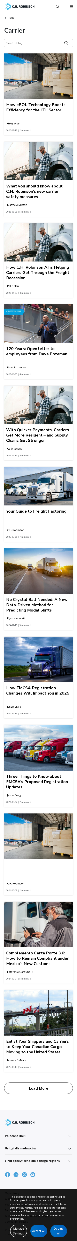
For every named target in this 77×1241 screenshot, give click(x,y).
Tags (11, 17)
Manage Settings (18, 1231)
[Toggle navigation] (71, 6)
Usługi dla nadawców (20, 1148)
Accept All (38, 1231)
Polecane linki (15, 1136)
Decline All (58, 1231)
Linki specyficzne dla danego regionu (32, 1161)
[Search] (66, 43)
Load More (38, 1088)
